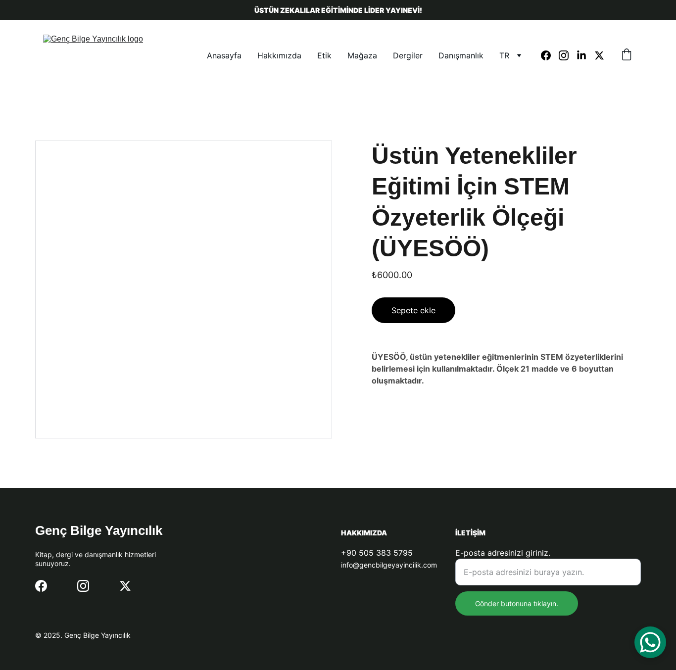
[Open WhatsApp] (650, 642)
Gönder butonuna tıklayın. (516, 603)
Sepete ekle (413, 310)
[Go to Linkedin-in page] (585, 55)
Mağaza (362, 55)
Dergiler (408, 55)
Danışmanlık (460, 55)
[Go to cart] (626, 55)
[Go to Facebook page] (550, 55)
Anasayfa (224, 55)
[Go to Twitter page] (599, 55)
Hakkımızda (279, 55)
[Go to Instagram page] (568, 55)
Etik (324, 55)
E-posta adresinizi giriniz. (502, 553)
